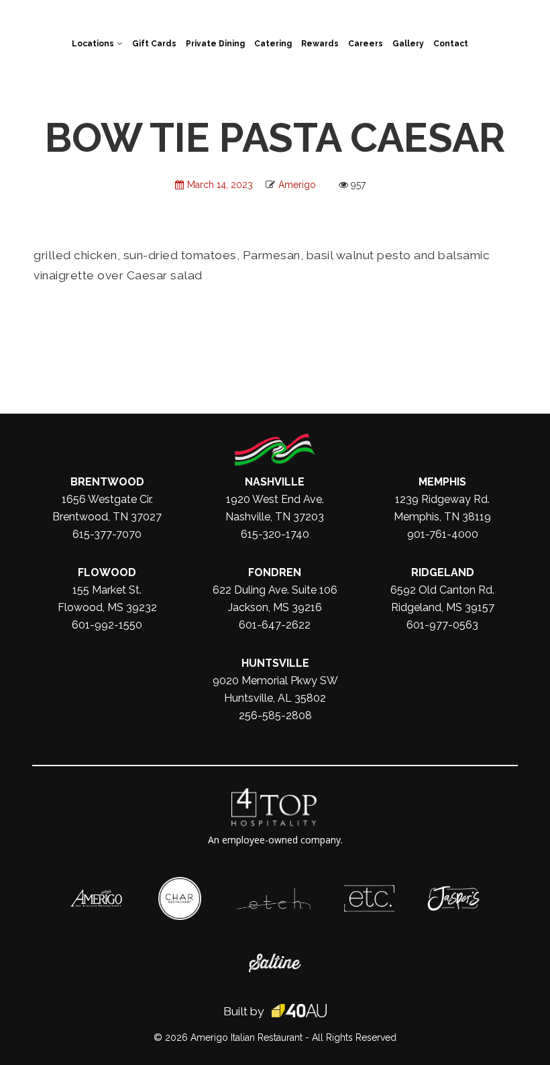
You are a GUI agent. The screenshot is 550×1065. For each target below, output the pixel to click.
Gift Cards (154, 44)
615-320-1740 (275, 534)
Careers (365, 44)
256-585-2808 (275, 715)
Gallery (408, 44)
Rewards (320, 44)
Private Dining (215, 44)
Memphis (442, 481)
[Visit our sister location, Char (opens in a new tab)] (179, 883)
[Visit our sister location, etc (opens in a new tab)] (369, 891)
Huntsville (275, 663)
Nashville (275, 481)
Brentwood (107, 481)
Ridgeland (442, 572)
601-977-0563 (442, 624)
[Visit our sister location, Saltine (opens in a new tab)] (275, 960)
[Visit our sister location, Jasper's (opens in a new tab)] (453, 892)
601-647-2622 (275, 624)
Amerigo (297, 184)
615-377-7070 (107, 534)
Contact (450, 44)
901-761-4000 (442, 534)
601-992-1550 (107, 624)
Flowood (107, 572)
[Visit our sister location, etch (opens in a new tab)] (274, 894)
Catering (273, 44)
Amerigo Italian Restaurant (246, 1037)
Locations (93, 44)
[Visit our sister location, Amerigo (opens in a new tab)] (96, 896)
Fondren (274, 572)
